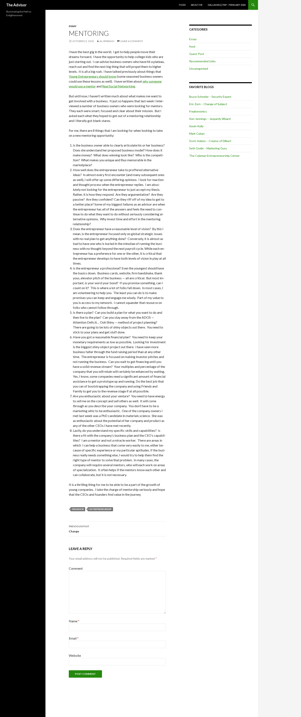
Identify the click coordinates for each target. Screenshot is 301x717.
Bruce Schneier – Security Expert (210, 96)
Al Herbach (107, 41)
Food (182, 4)
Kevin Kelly (196, 126)
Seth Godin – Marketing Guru (208, 148)
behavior (78, 509)
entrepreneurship (100, 509)
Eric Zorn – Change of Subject (208, 104)
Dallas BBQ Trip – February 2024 (227, 4)
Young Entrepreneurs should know (92, 76)
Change (79, 529)
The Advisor (16, 5)
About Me (197, 4)
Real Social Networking (118, 86)
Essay (72, 26)
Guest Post (196, 54)
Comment (76, 568)
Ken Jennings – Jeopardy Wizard (210, 118)
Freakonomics (198, 111)
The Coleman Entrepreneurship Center (214, 155)
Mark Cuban (197, 133)
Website (75, 655)
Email (74, 638)
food (192, 46)
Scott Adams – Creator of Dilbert (210, 141)
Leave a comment (131, 41)
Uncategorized (198, 68)
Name (74, 621)
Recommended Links (202, 61)
